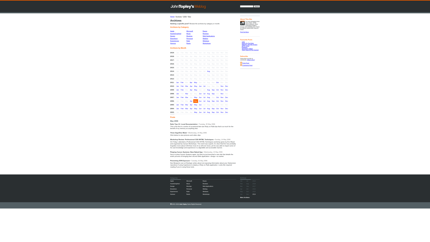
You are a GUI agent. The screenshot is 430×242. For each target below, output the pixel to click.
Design (172, 36)
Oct (217, 82)
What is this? (251, 60)
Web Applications (209, 36)
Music (188, 34)
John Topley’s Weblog (188, 7)
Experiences (174, 41)
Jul (204, 86)
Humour (173, 43)
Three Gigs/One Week (178, 133)
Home (172, 16)
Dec (226, 86)
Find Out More (244, 32)
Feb (182, 82)
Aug (208, 71)
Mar (186, 86)
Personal (189, 38)
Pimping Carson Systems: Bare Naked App (186, 152)
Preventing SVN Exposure (180, 161)
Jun (200, 86)
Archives (179, 16)
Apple (172, 31)
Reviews (206, 34)
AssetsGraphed (175, 34)
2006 (185, 16)
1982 (243, 42)
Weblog (205, 38)
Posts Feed (245, 63)
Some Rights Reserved (194, 204)
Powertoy (244, 47)
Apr (191, 82)
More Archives (245, 197)
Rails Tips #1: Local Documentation (184, 124)
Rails (188, 41)
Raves (205, 31)
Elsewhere (174, 38)
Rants (188, 43)
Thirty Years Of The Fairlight (250, 50)
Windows (206, 41)
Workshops (207, 43)
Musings (189, 36)
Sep (213, 90)
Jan (177, 82)
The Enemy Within (247, 48)
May (189, 16)
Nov (222, 86)
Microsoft (189, 31)
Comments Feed (247, 65)
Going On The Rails (248, 43)
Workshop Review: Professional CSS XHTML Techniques (192, 139)
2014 (254, 194)
